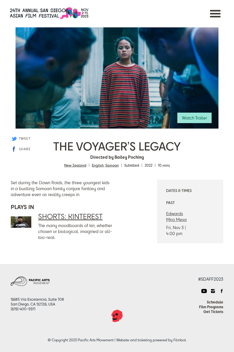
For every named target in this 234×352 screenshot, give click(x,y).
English (98, 165)
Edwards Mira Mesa (176, 216)
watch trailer (194, 118)
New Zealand (75, 165)
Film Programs (211, 306)
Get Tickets (213, 311)
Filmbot (179, 340)
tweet (24, 138)
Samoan (112, 165)
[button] (215, 13)
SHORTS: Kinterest (70, 216)
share (25, 149)
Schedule (215, 302)
